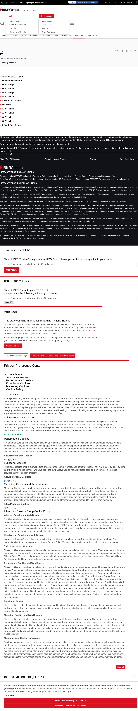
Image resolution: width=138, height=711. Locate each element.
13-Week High (8, 84)
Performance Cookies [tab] (19, 380)
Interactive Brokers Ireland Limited (70, 706)
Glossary (79, 35)
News (14, 35)
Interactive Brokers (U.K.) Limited (70, 701)
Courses (4, 35)
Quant (23, 35)
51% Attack (7, 105)
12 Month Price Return (12, 80)
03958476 (18, 176)
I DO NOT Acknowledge (16, 356)
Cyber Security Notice (129, 159)
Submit (120, 667)
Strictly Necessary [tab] (17, 377)
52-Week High (8, 109)
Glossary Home (7, 63)
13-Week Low (8, 88)
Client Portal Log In (17, 23)
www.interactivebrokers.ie (121, 190)
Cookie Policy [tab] (14, 389)
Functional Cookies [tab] (18, 383)
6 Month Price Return (11, 125)
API (56, 35)
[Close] (134, 249)
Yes (8, 460)
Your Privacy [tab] (14, 374)
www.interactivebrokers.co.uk (118, 179)
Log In (10, 16)
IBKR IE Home (109, 2)
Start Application (49, 23)
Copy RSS (11, 270)
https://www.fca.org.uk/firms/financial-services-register (22, 179)
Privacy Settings (13, 346)
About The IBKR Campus (10, 159)
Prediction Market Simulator (83, 2)
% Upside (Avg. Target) (12, 76)
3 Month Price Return (11, 101)
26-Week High (8, 93)
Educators (66, 35)
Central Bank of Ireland (24, 187)
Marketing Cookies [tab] (17, 386)
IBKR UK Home (126, 2)
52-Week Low (8, 117)
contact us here (38, 238)
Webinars (34, 35)
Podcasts (47, 35)
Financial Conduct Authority (85, 176)
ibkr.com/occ (52, 333)
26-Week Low (8, 97)
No (14, 460)
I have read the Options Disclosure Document (53, 356)
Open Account (46, 16)
